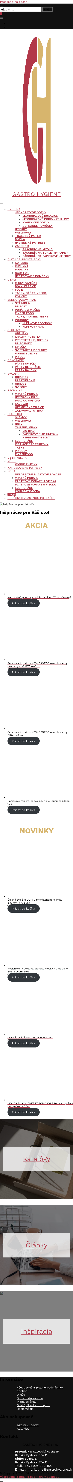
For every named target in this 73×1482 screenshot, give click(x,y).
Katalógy (36, 1159)
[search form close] (1, 6)
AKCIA (11, 494)
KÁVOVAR (21, 404)
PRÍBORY (21, 306)
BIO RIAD (28, 430)
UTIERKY (21, 229)
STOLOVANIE (16, 330)
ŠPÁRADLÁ (22, 303)
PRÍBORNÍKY (23, 343)
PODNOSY (22, 320)
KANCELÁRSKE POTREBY (24, 467)
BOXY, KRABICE (25, 286)
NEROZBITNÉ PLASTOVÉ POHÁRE (38, 474)
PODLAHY (21, 269)
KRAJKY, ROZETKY (28, 336)
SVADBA (13, 373)
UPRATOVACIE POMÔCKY (32, 276)
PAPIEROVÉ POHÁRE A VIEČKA (35, 481)
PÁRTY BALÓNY (25, 370)
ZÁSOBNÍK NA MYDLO (37, 249)
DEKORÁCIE (15, 360)
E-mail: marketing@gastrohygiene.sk (43, 1469)
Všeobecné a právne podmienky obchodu (30, 1476)
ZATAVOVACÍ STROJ (29, 410)
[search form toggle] (1, 18)
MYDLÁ (20, 239)
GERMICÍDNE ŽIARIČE (29, 407)
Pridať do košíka (23, 603)
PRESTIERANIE (25, 380)
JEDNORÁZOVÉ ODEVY (30, 212)
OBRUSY (20, 383)
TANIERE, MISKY (26, 427)
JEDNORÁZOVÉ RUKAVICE (40, 215)
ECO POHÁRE (24, 441)
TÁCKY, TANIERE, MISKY (31, 316)
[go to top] (1, 1481)
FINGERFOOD (24, 454)
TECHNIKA (14, 390)
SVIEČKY (21, 346)
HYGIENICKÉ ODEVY (35, 222)
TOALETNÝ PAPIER (28, 236)
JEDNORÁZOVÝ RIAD (21, 299)
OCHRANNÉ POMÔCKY (37, 226)
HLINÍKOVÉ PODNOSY (37, 323)
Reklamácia (25, 1409)
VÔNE (11, 461)
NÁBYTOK (22, 273)
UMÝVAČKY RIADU (27, 397)
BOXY (18, 424)
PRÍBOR (20, 357)
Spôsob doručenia (30, 1398)
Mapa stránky (26, 1401)
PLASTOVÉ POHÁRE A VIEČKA (35, 484)
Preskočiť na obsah (14, 2)
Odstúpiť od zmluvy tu (33, 1405)
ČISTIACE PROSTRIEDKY (24, 259)
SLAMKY (21, 417)
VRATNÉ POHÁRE (26, 394)
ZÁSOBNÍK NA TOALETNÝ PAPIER (45, 252)
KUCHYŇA (21, 266)
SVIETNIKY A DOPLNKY (31, 350)
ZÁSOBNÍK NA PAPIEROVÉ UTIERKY (46, 256)
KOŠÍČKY (21, 296)
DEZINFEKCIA (17, 457)
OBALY (11, 279)
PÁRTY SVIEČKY (26, 363)
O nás (21, 1394)
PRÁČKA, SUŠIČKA (27, 400)
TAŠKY (19, 447)
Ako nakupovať (28, 1425)
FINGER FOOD (24, 313)
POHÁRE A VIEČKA (27, 310)
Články (37, 1245)
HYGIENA (13, 209)
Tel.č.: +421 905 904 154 (33, 1466)
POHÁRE (13, 471)
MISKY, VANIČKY (26, 283)
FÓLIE (19, 289)
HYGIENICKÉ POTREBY (30, 242)
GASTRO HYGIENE (36, 194)
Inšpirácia (36, 1331)
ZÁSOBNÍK (22, 246)
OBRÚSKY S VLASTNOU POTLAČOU (31, 498)
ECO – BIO (14, 414)
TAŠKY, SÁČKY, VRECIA (31, 293)
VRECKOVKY (23, 232)
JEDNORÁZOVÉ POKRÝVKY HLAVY (45, 219)
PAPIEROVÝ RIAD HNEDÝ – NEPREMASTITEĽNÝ (40, 435)
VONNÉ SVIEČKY (26, 353)
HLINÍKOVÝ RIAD (33, 326)
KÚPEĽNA (21, 262)
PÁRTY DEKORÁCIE (28, 367)
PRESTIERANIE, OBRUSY (31, 340)
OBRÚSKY (21, 333)
